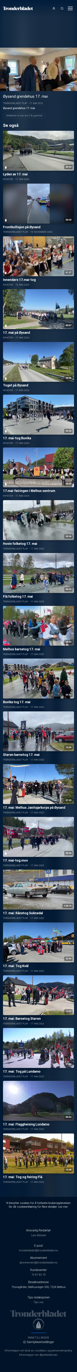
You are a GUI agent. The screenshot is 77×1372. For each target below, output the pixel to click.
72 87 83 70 (38, 1274)
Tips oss (38, 1302)
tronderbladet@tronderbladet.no (38, 1250)
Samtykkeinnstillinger (40, 1342)
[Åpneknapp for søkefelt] (62, 8)
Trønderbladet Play (15, 103)
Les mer (63, 1206)
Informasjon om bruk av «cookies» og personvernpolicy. (38, 1350)
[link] (18, 8)
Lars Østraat (38, 1235)
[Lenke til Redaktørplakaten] (38, 1324)
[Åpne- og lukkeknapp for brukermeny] (54, 8)
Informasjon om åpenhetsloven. (38, 1354)
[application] (38, 69)
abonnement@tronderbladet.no (38, 1262)
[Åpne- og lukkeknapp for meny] (70, 8)
